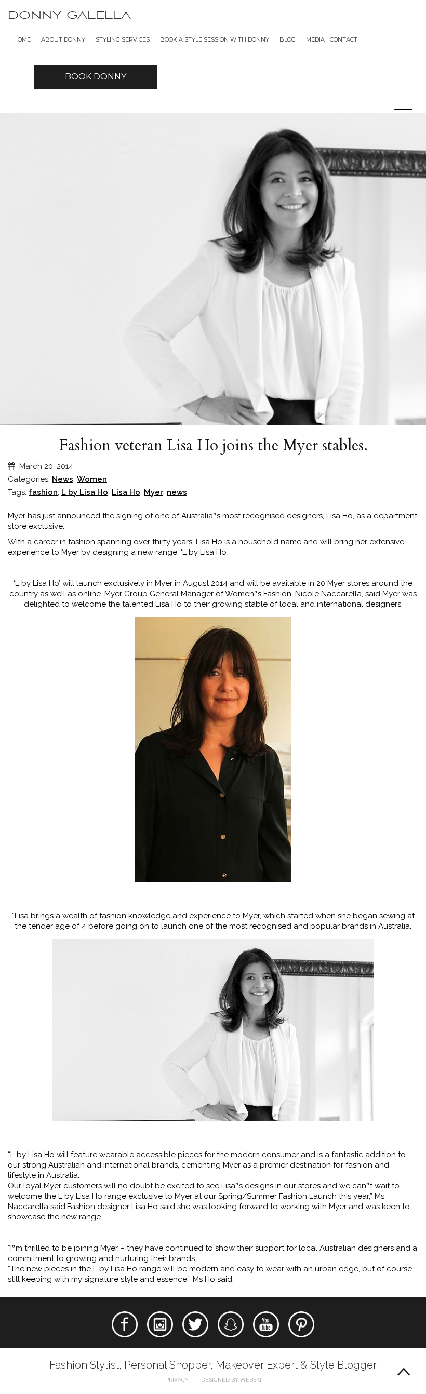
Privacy (177, 1379)
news (177, 492)
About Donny (63, 39)
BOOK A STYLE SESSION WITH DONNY (214, 39)
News (62, 479)
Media (315, 39)
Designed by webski (231, 1379)
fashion (43, 492)
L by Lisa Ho (84, 492)
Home (22, 39)
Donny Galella (69, 15)
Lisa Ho (126, 492)
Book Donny (95, 77)
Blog (287, 39)
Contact (343, 39)
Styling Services (123, 39)
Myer (153, 492)
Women (92, 479)
